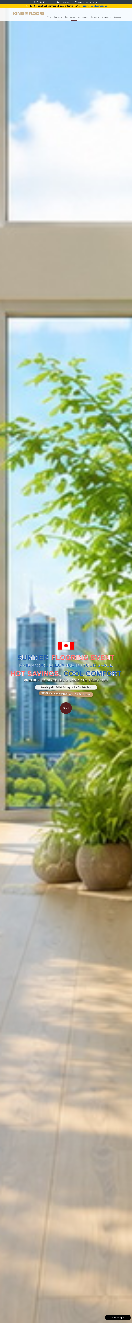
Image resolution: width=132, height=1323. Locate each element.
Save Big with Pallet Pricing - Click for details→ (66, 687)
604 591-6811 (65, 2)
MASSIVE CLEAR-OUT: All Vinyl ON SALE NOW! (66, 694)
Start (66, 708)
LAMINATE (78, 680)
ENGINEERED (53, 680)
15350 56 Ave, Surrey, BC (88, 2)
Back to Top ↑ (118, 1317)
